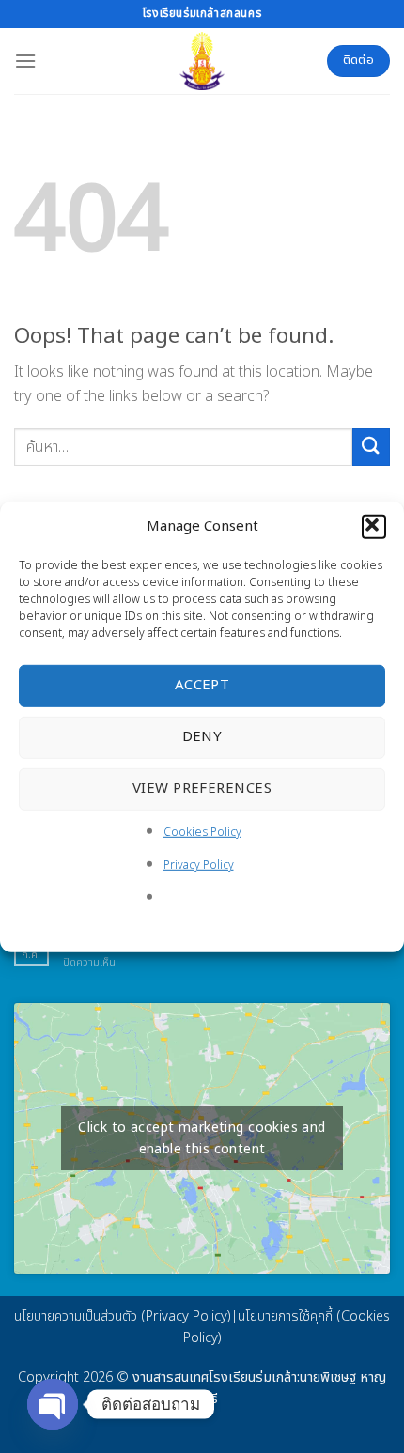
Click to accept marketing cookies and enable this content (202, 1138)
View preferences (202, 788)
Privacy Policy (198, 865)
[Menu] (25, 61)
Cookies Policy (202, 831)
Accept (202, 685)
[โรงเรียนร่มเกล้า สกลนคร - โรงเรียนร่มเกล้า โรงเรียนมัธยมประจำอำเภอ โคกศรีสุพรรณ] (202, 61)
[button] (374, 526)
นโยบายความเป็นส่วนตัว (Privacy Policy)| (126, 1316)
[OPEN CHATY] (52, 1404)
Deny (202, 737)
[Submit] (371, 446)
